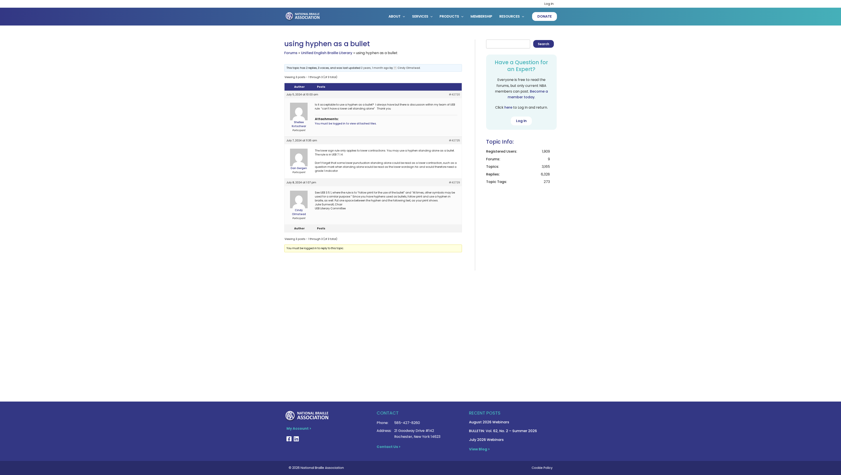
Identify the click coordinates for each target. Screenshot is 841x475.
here (508, 107)
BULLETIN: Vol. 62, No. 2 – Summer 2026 (503, 430)
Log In (549, 4)
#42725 (454, 140)
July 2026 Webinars (486, 439)
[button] (544, 16)
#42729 (454, 182)
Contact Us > (389, 446)
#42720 (454, 94)
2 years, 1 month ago (375, 68)
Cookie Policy (542, 468)
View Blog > (479, 449)
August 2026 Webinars (489, 422)
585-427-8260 (407, 422)
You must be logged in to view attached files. (346, 123)
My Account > (298, 428)
